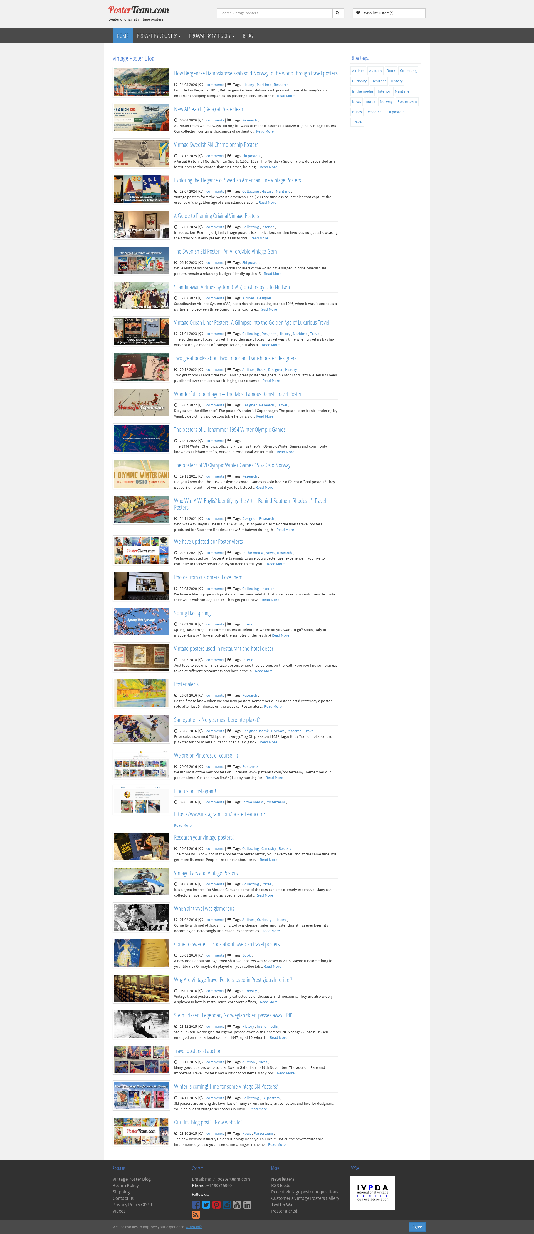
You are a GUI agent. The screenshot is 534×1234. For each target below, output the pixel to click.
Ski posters (251, 155)
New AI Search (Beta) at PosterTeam (209, 109)
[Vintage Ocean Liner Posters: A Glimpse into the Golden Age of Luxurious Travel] (141, 331)
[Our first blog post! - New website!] (141, 1131)
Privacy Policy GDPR (132, 1205)
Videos (119, 1211)
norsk (264, 731)
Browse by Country (157, 35)
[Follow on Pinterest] (217, 1207)
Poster (138, 10)
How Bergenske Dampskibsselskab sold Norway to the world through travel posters (256, 73)
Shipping (121, 1192)
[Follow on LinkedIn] (248, 1207)
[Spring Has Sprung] (141, 622)
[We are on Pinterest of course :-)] (141, 764)
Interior (268, 227)
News (270, 552)
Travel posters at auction (197, 1051)
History (248, 84)
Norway (278, 731)
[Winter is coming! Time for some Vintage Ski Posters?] (141, 1095)
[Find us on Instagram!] (141, 800)
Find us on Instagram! (195, 791)
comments (215, 84)
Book (261, 369)
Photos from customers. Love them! (209, 577)
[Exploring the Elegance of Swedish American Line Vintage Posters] (141, 189)
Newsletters (282, 1179)
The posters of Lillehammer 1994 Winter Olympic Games (230, 429)
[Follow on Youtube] (238, 1207)
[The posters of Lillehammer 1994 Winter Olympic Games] (141, 438)
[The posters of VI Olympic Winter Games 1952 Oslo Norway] (141, 474)
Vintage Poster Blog (132, 1179)
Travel (315, 333)
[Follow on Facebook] (196, 1207)
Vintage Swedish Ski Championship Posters (216, 144)
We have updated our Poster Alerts (208, 541)
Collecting (251, 191)
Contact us (123, 1198)
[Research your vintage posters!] (141, 846)
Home (122, 35)
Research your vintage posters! (204, 837)
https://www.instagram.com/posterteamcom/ (220, 814)
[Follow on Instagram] (227, 1207)
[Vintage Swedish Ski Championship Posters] (141, 153)
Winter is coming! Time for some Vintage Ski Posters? (226, 1086)
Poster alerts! (187, 684)
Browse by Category (210, 35)
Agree (417, 1227)
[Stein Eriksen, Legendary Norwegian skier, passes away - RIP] (141, 1024)
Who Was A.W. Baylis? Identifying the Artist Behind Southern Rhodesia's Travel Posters (250, 503)
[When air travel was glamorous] (141, 917)
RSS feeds (280, 1186)
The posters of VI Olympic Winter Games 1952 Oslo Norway (232, 465)
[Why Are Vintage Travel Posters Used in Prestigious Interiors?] (141, 989)
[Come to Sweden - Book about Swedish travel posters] (141, 953)
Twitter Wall (283, 1205)
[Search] (338, 13)
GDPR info (194, 1227)
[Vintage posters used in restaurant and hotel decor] (141, 657)
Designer (264, 298)
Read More (286, 95)
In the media (253, 552)
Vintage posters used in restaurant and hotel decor (223, 648)
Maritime (264, 84)
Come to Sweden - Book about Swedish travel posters (227, 944)
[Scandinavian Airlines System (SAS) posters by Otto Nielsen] (141, 296)
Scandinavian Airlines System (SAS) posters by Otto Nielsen (232, 287)
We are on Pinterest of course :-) (206, 755)
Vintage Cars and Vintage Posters (206, 873)
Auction (249, 1062)
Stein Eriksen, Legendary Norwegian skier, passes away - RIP (233, 1015)
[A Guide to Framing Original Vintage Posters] (141, 225)
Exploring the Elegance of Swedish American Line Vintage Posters (237, 180)
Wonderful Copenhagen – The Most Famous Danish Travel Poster (238, 394)
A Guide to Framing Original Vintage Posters (216, 216)
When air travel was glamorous (204, 908)
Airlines (248, 298)
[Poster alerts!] (141, 693)
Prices (266, 884)
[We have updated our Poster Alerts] (141, 550)
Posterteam (252, 766)
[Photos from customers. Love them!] (141, 586)
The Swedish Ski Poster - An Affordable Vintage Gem (225, 251)
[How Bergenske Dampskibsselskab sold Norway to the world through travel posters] (141, 82)
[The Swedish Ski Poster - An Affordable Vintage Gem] (141, 260)
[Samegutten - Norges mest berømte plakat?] (141, 729)
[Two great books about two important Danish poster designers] (141, 367)
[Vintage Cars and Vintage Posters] (141, 882)
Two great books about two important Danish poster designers (235, 358)
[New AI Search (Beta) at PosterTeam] (141, 118)
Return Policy (126, 1186)
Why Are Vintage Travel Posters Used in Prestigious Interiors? (233, 979)
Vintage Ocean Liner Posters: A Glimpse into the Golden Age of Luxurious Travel (251, 322)
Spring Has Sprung (192, 613)
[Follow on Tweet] (207, 1207)
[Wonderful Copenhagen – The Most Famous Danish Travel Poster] (141, 403)
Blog (248, 35)
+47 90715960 (219, 1186)
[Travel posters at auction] (141, 1060)
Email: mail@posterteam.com (221, 1179)
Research (282, 84)
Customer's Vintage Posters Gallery (305, 1198)
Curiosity (269, 848)
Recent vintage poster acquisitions (304, 1192)
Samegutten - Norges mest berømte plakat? (217, 720)
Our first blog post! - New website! (208, 1122)
